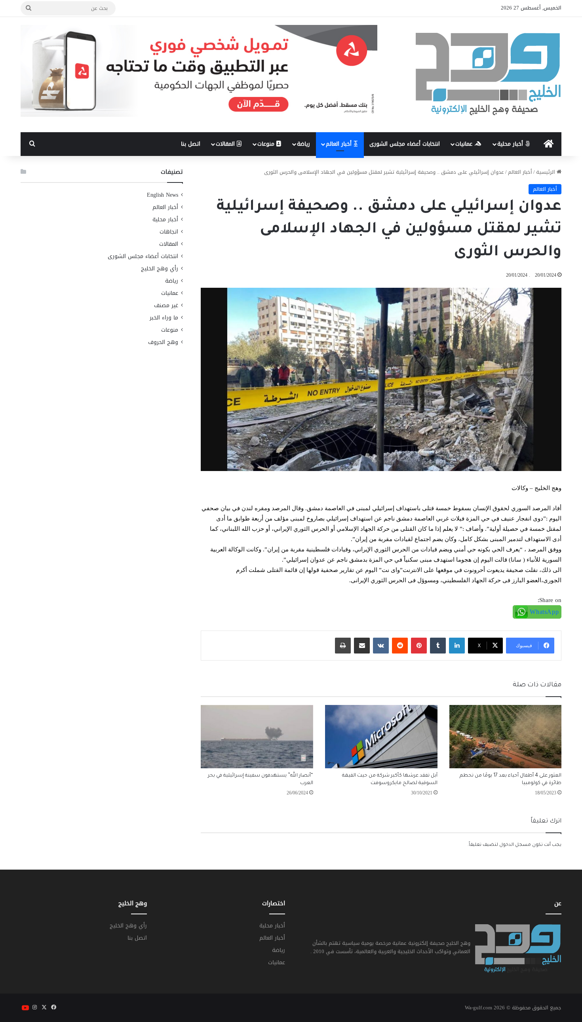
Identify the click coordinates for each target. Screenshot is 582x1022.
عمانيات (464, 144)
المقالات (226, 144)
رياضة (303, 144)
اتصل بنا (190, 144)
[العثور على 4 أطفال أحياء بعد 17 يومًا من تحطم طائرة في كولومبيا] (505, 736)
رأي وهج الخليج (159, 268)
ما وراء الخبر (164, 317)
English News (162, 195)
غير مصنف (166, 305)
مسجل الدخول (515, 845)
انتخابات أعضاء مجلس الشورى (404, 144)
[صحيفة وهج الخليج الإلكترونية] (488, 74)
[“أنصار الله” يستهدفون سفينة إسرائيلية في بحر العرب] (257, 736)
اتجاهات (169, 232)
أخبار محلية (511, 144)
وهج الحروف (163, 342)
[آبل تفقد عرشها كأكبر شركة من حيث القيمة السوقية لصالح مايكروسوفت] (381, 736)
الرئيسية (546, 172)
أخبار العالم (340, 144)
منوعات (266, 144)
